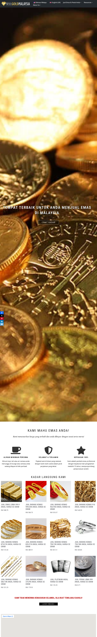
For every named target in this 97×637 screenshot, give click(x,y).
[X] (2, 315)
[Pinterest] (2, 318)
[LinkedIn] (2, 321)
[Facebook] (2, 312)
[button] (80, 2)
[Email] (2, 324)
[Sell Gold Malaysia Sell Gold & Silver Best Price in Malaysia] (15, 4)
